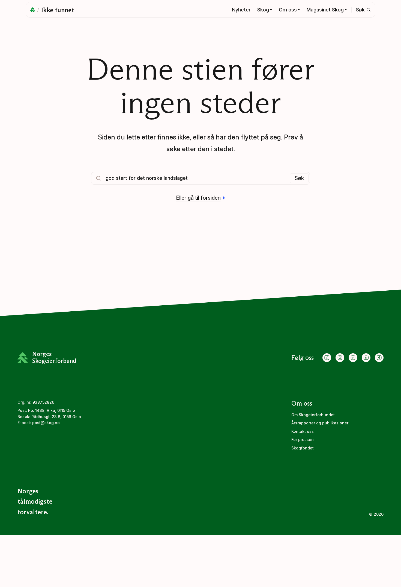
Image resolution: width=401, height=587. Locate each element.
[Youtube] (366, 357)
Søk (299, 178)
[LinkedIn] (353, 357)
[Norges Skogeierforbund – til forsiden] (32, 9)
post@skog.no (46, 422)
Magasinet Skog (325, 10)
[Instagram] (340, 357)
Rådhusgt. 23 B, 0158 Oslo (56, 416)
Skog (263, 10)
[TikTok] (379, 357)
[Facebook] (326, 357)
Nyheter (241, 10)
